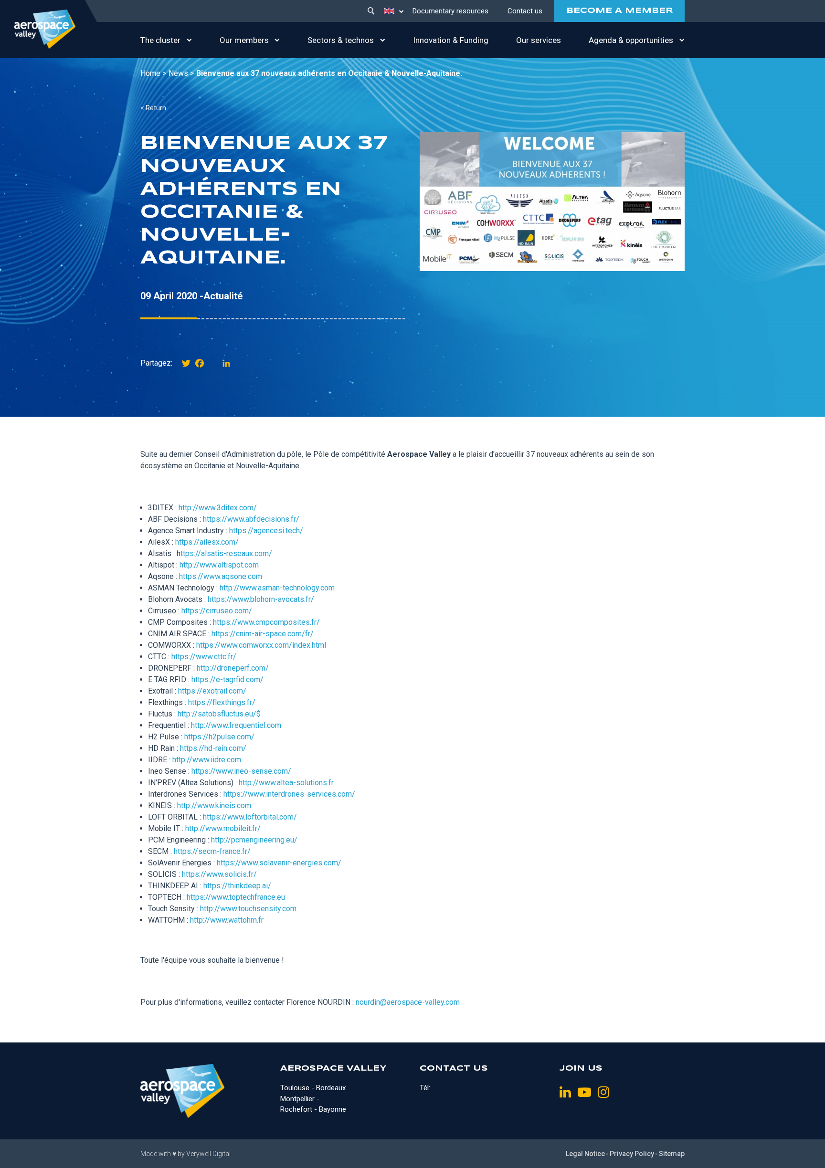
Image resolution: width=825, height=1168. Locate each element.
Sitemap (672, 1153)
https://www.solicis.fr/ (219, 874)
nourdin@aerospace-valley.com (408, 1002)
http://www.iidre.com (206, 759)
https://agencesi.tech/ (266, 530)
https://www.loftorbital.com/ (250, 816)
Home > (153, 73)
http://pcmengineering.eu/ (254, 839)
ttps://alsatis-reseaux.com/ (226, 553)
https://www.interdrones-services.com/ (289, 794)
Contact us (525, 11)
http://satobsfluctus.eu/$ (219, 713)
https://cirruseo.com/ (216, 610)
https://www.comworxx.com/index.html (261, 645)
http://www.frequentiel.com (236, 725)
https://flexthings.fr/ (221, 702)
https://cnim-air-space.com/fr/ (263, 633)
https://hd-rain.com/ (213, 748)
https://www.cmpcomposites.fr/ (266, 622)
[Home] (44, 29)
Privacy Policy (632, 1153)
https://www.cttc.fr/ (203, 656)
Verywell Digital (208, 1153)
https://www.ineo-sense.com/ (241, 771)
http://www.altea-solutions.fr (286, 782)
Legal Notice (585, 1153)
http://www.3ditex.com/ (218, 507)
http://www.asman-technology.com (277, 587)
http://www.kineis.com (214, 805)
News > (181, 73)
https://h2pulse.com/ (219, 736)
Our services (538, 40)
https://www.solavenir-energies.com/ (279, 862)
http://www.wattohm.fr (227, 920)
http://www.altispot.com (219, 564)
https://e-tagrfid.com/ (227, 679)
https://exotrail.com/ (212, 690)
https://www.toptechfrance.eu (236, 897)
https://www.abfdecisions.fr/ (251, 519)
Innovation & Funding (450, 40)
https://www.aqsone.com (220, 576)
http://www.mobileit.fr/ (223, 828)
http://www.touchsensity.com (248, 908)
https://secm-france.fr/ (212, 851)
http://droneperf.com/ (233, 668)
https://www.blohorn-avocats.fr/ (261, 599)
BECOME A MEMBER (619, 10)
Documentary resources (450, 11)
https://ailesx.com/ (207, 542)
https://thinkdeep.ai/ (237, 885)
